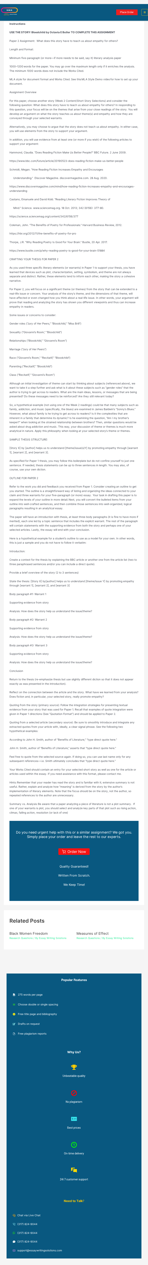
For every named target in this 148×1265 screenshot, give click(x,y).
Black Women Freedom (28, 933)
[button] (127, 12)
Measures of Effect (93, 933)
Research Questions (21, 938)
